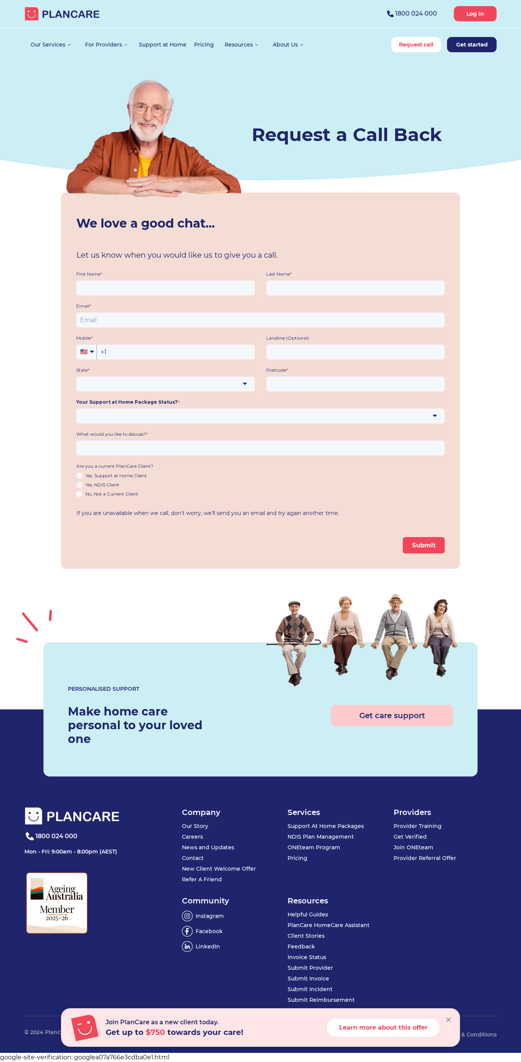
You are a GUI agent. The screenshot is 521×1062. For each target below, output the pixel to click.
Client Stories (306, 935)
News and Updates (208, 847)
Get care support (392, 715)
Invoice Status (307, 957)
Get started (472, 44)
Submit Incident (310, 989)
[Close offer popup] (448, 1019)
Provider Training (418, 826)
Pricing (297, 858)
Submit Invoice (308, 978)
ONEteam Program (314, 847)
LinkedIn (208, 946)
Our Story (195, 826)
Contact (193, 858)
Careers (192, 836)
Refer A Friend (202, 879)
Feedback (301, 946)
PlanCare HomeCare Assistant (329, 925)
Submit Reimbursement (321, 999)
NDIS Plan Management (321, 836)
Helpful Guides (308, 914)
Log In (475, 13)
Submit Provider (310, 967)
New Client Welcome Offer (219, 868)
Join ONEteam (413, 847)
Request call (416, 44)
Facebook (209, 931)
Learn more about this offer (383, 1027)
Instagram (210, 916)
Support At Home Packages (326, 826)
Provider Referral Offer (425, 858)
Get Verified (410, 836)
